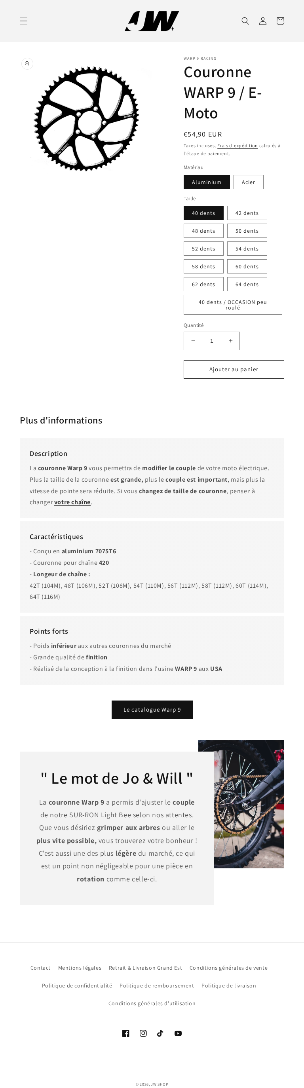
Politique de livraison (228, 985)
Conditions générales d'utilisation (152, 1003)
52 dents (203, 248)
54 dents (247, 248)
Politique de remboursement (157, 985)
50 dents (247, 230)
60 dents (247, 266)
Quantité (193, 325)
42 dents (247, 212)
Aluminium (207, 182)
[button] (23, 21)
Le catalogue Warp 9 (152, 709)
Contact (40, 967)
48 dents (203, 230)
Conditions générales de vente (229, 967)
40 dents (203, 212)
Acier (248, 182)
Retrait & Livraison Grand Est (145, 967)
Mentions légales (80, 967)
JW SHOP (159, 1084)
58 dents (203, 266)
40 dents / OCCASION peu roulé (233, 304)
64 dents (247, 284)
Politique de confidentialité (77, 985)
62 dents (203, 284)
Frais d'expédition (237, 145)
